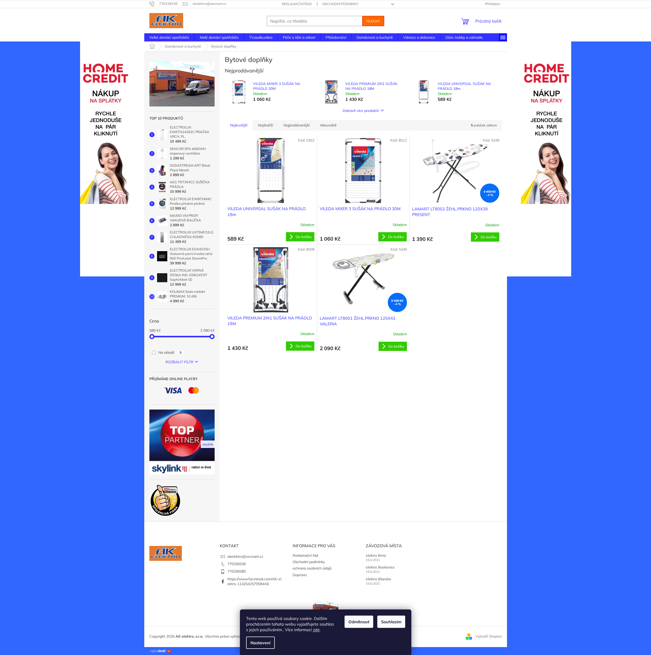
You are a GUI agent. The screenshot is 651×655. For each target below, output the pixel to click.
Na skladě (170, 352)
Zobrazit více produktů (361, 110)
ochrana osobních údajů (312, 568)
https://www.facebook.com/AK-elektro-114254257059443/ (254, 581)
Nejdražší (265, 125)
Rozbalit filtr (179, 362)
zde (316, 629)
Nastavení (260, 642)
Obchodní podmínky (340, 4)
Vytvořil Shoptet (489, 636)
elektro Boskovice (380, 567)
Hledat (373, 21)
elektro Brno (376, 555)
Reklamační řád (297, 4)
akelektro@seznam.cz (245, 556)
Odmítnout (358, 621)
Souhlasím (391, 621)
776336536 (236, 564)
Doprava (299, 575)
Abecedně (328, 125)
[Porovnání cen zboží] (160, 650)
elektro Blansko (378, 579)
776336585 (236, 571)
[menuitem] (169, 37)
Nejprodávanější (296, 125)
